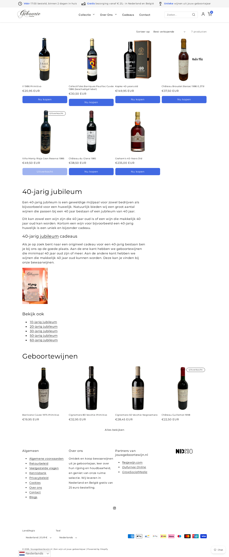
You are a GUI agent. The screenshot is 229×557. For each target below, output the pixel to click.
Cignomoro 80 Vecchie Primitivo (88, 414)
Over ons (35, 487)
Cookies (35, 482)
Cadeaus (128, 14)
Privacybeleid (39, 477)
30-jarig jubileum (44, 331)
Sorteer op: (143, 31)
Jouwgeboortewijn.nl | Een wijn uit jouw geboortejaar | (59, 549)
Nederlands (34, 553)
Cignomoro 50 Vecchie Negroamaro (136, 414)
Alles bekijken (114, 429)
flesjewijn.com (132, 462)
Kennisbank (37, 472)
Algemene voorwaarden (46, 458)
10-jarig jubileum (43, 322)
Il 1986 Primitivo (31, 86)
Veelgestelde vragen (44, 468)
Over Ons (106, 14)
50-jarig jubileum (44, 335)
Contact (144, 14)
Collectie (85, 14)
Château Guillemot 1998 (176, 414)
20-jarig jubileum (44, 326)
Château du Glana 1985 (82, 158)
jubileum (49, 236)
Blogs (33, 497)
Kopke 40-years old (126, 86)
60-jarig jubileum (44, 340)
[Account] (203, 15)
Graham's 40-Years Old (128, 158)
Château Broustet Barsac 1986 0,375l (183, 86)
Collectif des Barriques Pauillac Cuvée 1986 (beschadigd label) (91, 87)
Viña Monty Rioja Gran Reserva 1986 (43, 158)
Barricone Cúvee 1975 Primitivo (40, 414)
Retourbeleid (38, 463)
